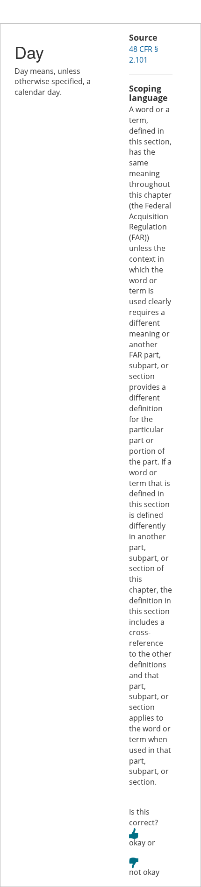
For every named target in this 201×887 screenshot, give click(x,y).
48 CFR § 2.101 (143, 54)
